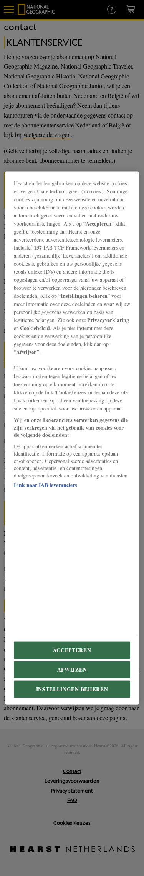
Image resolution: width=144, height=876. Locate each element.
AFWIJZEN (72, 669)
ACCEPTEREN (72, 650)
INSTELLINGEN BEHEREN (72, 689)
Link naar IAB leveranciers (45, 484)
